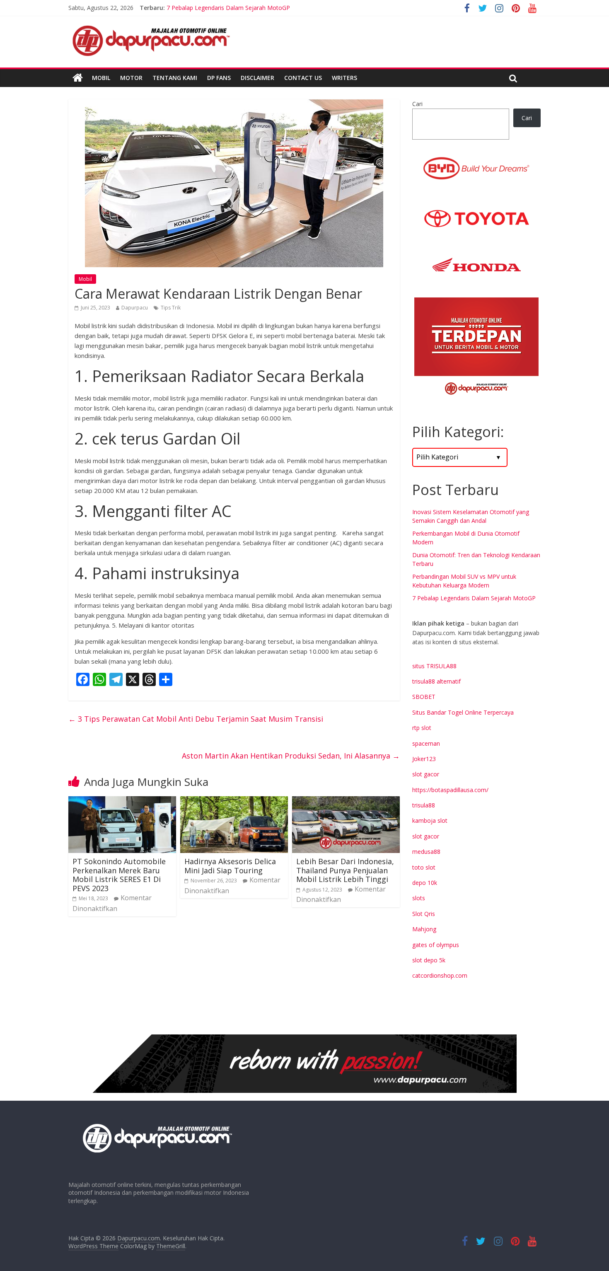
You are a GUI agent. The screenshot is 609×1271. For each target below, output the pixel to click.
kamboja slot (429, 820)
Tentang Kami (174, 78)
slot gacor (425, 774)
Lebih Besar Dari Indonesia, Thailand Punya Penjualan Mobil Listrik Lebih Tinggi (345, 870)
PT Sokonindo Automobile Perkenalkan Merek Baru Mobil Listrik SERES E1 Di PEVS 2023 (119, 874)
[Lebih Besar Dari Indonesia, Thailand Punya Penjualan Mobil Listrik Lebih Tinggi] (346, 801)
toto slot (423, 867)
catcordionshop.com (439, 975)
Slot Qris (423, 914)
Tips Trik (171, 307)
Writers (344, 78)
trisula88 (423, 805)
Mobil (101, 78)
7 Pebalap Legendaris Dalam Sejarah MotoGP (474, 598)
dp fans (219, 78)
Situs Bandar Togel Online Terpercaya (463, 712)
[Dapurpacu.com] (77, 78)
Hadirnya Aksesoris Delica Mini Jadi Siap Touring (230, 865)
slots (418, 898)
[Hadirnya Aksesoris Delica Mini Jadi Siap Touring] (234, 801)
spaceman (426, 743)
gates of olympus (435, 945)
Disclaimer (257, 78)
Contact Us (303, 78)
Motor (131, 78)
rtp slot (421, 728)
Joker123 (424, 759)
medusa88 (426, 851)
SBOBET (423, 697)
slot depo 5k (428, 960)
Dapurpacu (134, 307)
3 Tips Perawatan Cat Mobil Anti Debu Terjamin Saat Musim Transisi (195, 719)
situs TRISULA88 (434, 666)
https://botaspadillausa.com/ (450, 790)
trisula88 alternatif (436, 681)
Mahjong (424, 929)
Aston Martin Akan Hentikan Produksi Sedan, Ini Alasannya (291, 756)
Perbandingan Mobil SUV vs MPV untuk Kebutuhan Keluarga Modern (258, 8)
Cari (417, 104)
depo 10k (424, 883)
